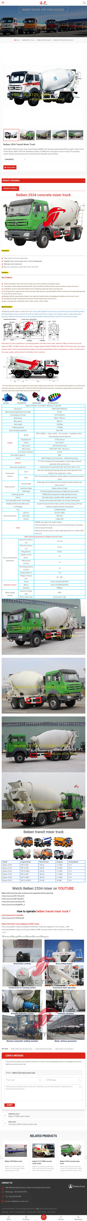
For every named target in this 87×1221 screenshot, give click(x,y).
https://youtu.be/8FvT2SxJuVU (13, 896)
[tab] (10, 188)
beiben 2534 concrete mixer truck (21, 1049)
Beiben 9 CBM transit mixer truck (69, 1162)
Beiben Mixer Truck (28, 40)
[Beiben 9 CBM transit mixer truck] (71, 1150)
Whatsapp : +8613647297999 (16, 1192)
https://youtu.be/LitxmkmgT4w (13, 902)
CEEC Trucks (41, 1212)
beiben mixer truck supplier (64, 1049)
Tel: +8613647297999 (13, 1196)
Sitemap (5, 1212)
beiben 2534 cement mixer (44, 1049)
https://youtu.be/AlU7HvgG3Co (13, 899)
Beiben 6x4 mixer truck (44, 40)
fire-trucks (52, 1212)
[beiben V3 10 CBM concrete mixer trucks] (16, 1150)
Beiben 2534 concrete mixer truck (42, 1162)
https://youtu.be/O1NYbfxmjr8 (13, 918)
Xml (11, 1212)
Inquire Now (11, 167)
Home (17, 40)
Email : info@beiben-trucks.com (16, 1201)
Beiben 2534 (8, 865)
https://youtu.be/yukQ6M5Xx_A (13, 905)
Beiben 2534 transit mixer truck (23, 1073)
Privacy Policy (20, 1212)
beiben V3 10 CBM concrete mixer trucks (14, 1162)
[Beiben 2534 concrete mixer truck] (43, 1150)
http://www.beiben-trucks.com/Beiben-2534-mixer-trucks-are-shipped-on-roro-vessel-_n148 (35, 927)
